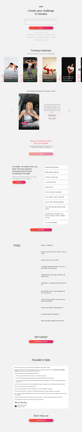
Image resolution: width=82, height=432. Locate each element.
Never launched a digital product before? (52, 320)
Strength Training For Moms (49, 34)
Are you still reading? (51, 222)
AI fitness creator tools (51, 177)
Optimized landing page (51, 167)
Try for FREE (41, 229)
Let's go (41, 27)
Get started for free (41, 420)
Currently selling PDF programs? (50, 314)
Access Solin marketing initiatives (54, 202)
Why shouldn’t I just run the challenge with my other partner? (53, 292)
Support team (49, 187)
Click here (18, 182)
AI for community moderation (53, 192)
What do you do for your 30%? (49, 260)
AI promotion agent (50, 182)
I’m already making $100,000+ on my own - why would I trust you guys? (53, 267)
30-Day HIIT (54, 37)
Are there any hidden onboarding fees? (52, 307)
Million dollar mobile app (52, 172)
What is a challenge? (47, 245)
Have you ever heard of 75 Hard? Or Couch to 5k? (53, 252)
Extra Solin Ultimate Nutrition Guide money (55, 208)
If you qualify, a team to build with (54, 197)
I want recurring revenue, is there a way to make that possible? (53, 300)
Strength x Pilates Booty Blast (39, 40)
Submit (41, 153)
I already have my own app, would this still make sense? (53, 275)
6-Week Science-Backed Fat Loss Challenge (35, 34)
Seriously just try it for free (41, 341)
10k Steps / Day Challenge (31, 37)
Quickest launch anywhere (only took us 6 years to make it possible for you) (55, 215)
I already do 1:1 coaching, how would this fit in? (53, 283)
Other (47, 40)
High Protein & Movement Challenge (43, 37)
